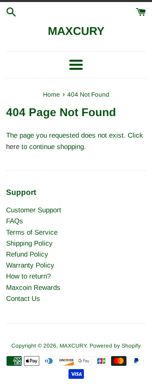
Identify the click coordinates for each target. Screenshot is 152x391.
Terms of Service (32, 232)
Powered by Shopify (115, 346)
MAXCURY (76, 31)
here (12, 147)
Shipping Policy (29, 243)
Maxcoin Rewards (33, 288)
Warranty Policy (30, 265)
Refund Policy (27, 254)
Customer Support (33, 210)
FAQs (14, 221)
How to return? (28, 276)
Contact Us (23, 298)
